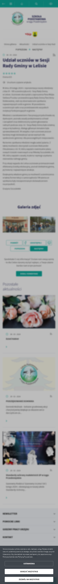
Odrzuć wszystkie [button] (29, 571)
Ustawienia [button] (29, 563)
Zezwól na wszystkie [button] (29, 579)
